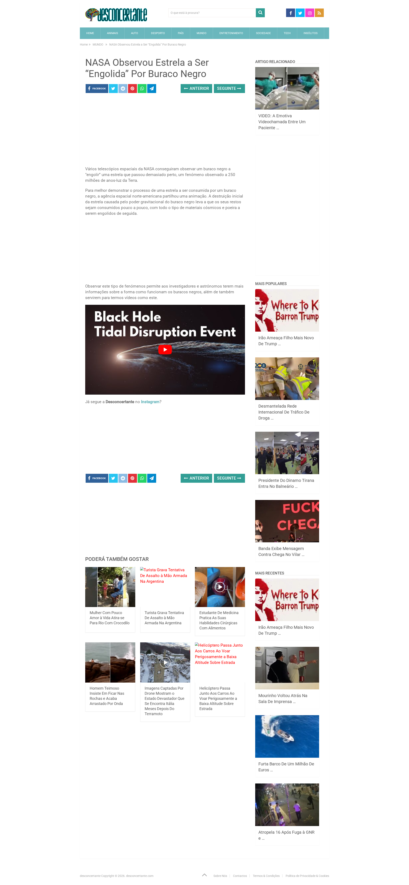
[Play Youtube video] (165, 350)
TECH (287, 33)
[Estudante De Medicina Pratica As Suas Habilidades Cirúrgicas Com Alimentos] (220, 587)
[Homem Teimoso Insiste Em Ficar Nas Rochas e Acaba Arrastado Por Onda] (110, 662)
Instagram (150, 401)
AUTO (134, 33)
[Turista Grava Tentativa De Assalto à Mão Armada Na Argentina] (165, 587)
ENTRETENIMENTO (231, 33)
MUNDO (201, 33)
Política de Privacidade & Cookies (307, 876)
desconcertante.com (139, 876)
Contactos (240, 876)
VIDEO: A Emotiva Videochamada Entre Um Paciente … (282, 121)
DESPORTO (158, 33)
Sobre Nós (220, 876)
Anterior (199, 88)
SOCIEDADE (263, 33)
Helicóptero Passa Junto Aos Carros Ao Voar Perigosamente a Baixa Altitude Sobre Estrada (218, 698)
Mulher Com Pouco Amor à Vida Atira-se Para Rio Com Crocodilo (110, 617)
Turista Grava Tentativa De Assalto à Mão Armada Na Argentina (164, 617)
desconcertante (90, 876)
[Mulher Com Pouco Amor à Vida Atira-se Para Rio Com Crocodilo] (110, 587)
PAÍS (181, 33)
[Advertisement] (165, 131)
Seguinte (227, 88)
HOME (90, 33)
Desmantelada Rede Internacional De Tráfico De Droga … (284, 412)
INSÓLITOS (311, 33)
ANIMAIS (112, 33)
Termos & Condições (266, 876)
